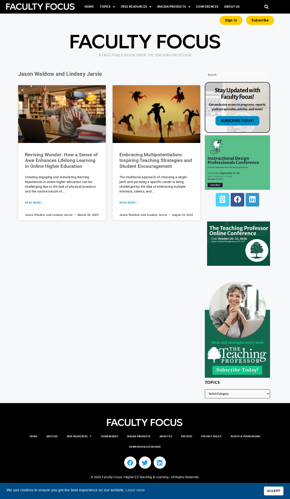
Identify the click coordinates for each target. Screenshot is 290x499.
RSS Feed (186, 436)
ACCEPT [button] (273, 491)
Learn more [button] (135, 490)
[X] (222, 200)
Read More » (34, 202)
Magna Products (171, 6)
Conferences (207, 6)
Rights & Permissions (245, 436)
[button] (266, 7)
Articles (52, 436)
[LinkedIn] (252, 200)
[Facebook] (237, 200)
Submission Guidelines (145, 446)
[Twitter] (145, 462)
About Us (231, 6)
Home (89, 6)
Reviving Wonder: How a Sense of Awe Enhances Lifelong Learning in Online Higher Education (61, 160)
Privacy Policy (211, 436)
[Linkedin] (160, 462)
